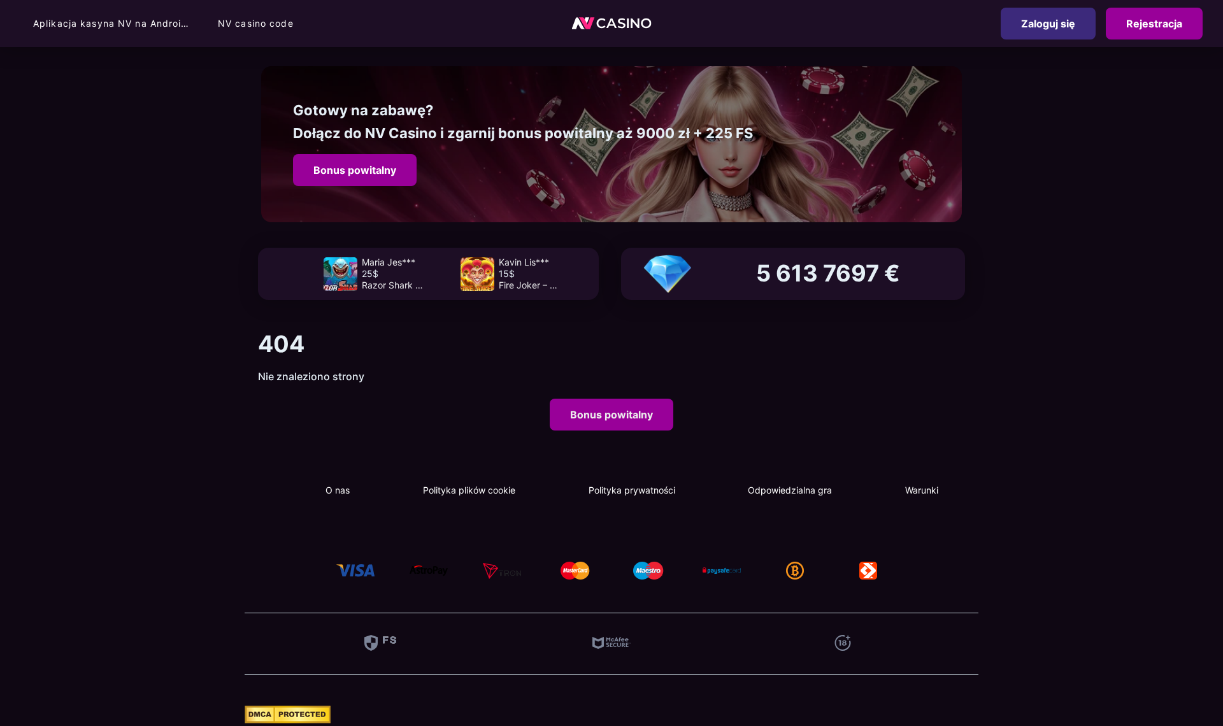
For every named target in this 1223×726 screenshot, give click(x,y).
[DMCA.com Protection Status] (288, 719)
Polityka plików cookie (469, 490)
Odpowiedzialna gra (790, 490)
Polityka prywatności (632, 490)
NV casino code (256, 23)
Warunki (921, 490)
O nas (337, 490)
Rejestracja (1154, 23)
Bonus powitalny (354, 170)
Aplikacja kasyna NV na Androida (112, 23)
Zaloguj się (1048, 23)
